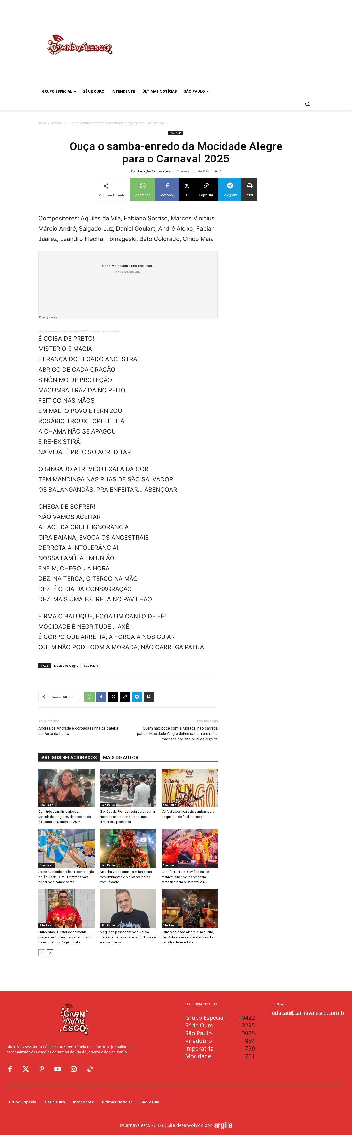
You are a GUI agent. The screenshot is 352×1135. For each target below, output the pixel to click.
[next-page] (50, 952)
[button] (307, 104)
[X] (113, 697)
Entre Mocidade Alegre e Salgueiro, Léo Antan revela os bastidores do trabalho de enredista (188, 937)
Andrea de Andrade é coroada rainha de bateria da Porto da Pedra (78, 731)
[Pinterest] (41, 1069)
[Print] (149, 697)
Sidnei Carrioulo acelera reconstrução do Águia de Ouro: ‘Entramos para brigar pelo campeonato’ (66, 877)
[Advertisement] (217, 39)
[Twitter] (25, 1069)
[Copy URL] (125, 697)
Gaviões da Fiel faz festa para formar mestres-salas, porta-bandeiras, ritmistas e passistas (127, 817)
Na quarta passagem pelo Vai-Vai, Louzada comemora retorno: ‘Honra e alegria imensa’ (128, 937)
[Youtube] (57, 1069)
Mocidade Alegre (66, 666)
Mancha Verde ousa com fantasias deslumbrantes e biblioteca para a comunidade (126, 877)
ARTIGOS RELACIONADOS (69, 757)
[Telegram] (137, 697)
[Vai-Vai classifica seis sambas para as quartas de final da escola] (190, 788)
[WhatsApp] (89, 697)
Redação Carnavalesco (154, 171)
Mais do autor (120, 757)
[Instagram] (73, 1069)
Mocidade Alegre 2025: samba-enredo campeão (90, 331)
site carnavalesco (48, 331)
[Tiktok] (89, 1069)
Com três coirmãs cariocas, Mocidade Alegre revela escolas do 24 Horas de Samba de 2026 (64, 817)
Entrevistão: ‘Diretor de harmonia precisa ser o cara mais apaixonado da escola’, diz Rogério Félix (64, 937)
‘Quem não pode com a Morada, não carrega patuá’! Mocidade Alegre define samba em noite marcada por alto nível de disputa (177, 733)
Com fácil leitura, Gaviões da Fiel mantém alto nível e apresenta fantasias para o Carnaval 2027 (186, 877)
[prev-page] (41, 952)
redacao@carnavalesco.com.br (308, 1012)
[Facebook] (101, 697)
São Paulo (58, 123)
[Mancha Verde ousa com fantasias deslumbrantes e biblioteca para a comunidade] (128, 848)
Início (42, 123)
